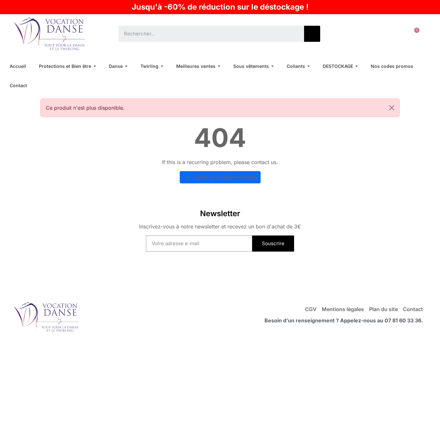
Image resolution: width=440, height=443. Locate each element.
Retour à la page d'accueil (220, 177)
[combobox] (207, 34)
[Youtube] (207, 275)
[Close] (391, 108)
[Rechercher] (312, 34)
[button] (414, 34)
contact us (263, 162)
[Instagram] (233, 275)
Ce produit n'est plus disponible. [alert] (85, 108)
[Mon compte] (393, 34)
